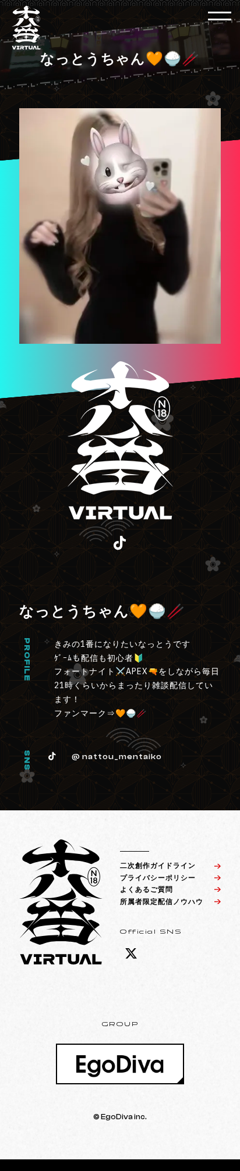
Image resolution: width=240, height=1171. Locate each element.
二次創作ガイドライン (158, 865)
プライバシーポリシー (158, 877)
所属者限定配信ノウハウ (161, 901)
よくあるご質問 (146, 889)
